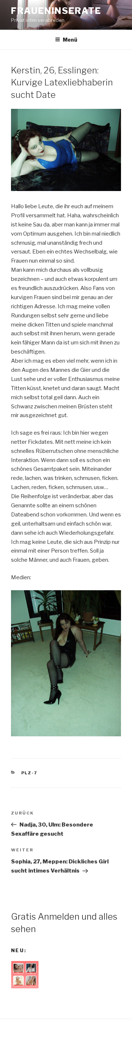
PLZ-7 (29, 772)
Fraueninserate (56, 10)
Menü (70, 40)
